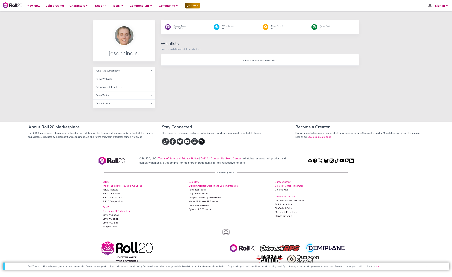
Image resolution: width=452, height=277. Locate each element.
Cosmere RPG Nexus (199, 205)
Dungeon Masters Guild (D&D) (289, 200)
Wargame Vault (110, 226)
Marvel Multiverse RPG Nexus (203, 201)
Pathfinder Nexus (197, 189)
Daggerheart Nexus (198, 193)
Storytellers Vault (283, 216)
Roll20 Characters (111, 193)
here (378, 266)
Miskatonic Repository (286, 212)
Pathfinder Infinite (283, 204)
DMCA (205, 158)
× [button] (426, 266)
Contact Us (217, 158)
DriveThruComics (111, 215)
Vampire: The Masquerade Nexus (205, 197)
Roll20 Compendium (113, 201)
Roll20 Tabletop (110, 189)
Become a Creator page (319, 137)
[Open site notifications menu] (429, 5)
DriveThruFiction (110, 219)
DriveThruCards (110, 222)
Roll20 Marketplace (112, 197)
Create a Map (281, 189)
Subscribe (194, 5)
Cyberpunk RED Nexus (200, 209)
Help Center (233, 158)
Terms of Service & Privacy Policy (178, 158)
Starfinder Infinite (283, 208)
